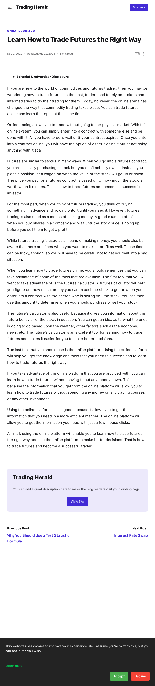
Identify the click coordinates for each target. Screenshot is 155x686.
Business (139, 7)
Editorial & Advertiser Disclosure (42, 77)
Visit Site (77, 502)
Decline (140, 676)
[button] (10, 7)
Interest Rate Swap (131, 535)
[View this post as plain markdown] (137, 54)
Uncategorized (21, 30)
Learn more (14, 666)
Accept (119, 676)
